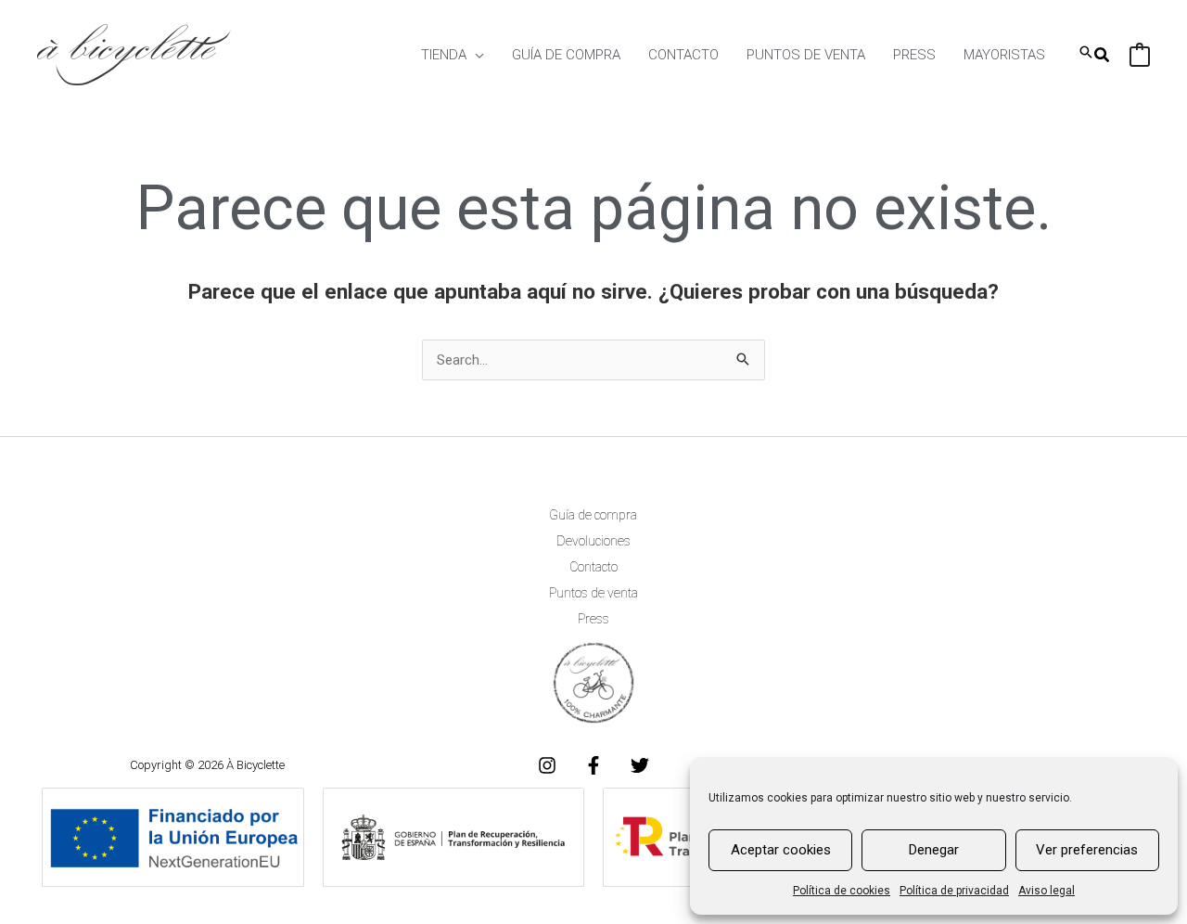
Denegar (934, 849)
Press (593, 618)
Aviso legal (1046, 890)
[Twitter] (640, 765)
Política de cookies (841, 890)
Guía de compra (593, 514)
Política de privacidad (954, 890)
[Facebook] (593, 765)
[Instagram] (547, 765)
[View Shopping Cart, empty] (1140, 54)
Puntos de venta (593, 592)
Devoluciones (593, 540)
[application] (475, 54)
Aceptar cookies (781, 849)
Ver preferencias (1087, 849)
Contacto (593, 566)
